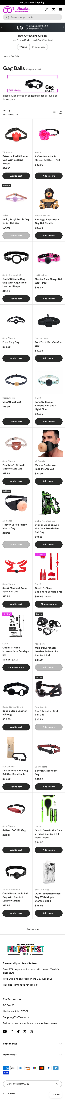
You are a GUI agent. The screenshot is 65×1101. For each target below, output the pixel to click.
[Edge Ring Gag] (16, 320)
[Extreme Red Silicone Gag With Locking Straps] (16, 134)
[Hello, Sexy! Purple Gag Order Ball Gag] (16, 198)
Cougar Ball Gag (11, 401)
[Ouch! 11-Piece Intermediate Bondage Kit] (16, 626)
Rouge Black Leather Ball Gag (14, 712)
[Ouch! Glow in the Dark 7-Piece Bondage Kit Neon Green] (49, 808)
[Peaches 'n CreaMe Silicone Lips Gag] (16, 443)
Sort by (6, 110)
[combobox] (32, 17)
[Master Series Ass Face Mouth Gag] (49, 443)
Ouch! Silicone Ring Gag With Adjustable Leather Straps (14, 282)
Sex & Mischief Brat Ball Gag (46, 712)
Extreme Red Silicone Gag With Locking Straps (15, 160)
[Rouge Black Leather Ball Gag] (16, 689)
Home (5, 56)
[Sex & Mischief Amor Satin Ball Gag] (16, 566)
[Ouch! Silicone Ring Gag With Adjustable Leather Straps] (16, 257)
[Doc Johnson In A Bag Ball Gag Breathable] (16, 749)
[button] (53, 9)
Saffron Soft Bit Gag (14, 830)
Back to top (33, 929)
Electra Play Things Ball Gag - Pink (48, 281)
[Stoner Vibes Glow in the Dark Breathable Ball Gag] (49, 503)
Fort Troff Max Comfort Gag (48, 344)
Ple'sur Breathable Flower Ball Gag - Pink (47, 158)
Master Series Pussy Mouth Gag (14, 526)
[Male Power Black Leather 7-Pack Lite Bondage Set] (49, 626)
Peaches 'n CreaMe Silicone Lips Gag (13, 466)
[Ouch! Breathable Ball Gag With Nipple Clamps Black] (49, 872)
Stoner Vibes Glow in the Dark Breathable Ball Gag (47, 528)
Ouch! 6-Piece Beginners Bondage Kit (48, 590)
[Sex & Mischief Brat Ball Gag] (49, 689)
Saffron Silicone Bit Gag (46, 772)
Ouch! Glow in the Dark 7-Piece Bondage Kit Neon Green (48, 834)
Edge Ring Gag (10, 342)
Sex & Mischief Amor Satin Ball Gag (14, 589)
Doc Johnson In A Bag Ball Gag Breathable (15, 772)
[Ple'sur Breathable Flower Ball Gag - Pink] (49, 135)
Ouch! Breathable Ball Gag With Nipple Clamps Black (47, 897)
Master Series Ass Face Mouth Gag (46, 467)
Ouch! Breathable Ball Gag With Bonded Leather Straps (15, 897)
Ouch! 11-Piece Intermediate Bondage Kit (15, 651)
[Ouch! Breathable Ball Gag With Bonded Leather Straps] (16, 872)
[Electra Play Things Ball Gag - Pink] (49, 257)
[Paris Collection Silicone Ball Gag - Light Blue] (49, 380)
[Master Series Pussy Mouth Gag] (16, 503)
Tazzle (12, 1093)
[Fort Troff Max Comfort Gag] (49, 320)
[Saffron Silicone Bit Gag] (49, 749)
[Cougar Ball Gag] (16, 380)
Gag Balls (15, 56)
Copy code (40, 47)
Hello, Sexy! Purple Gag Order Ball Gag (16, 221)
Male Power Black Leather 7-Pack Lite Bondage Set (46, 651)
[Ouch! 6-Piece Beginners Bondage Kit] (49, 566)
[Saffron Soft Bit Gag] (16, 808)
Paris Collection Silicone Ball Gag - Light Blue (45, 405)
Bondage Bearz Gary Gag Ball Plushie (47, 221)
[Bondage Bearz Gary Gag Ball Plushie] (49, 198)
